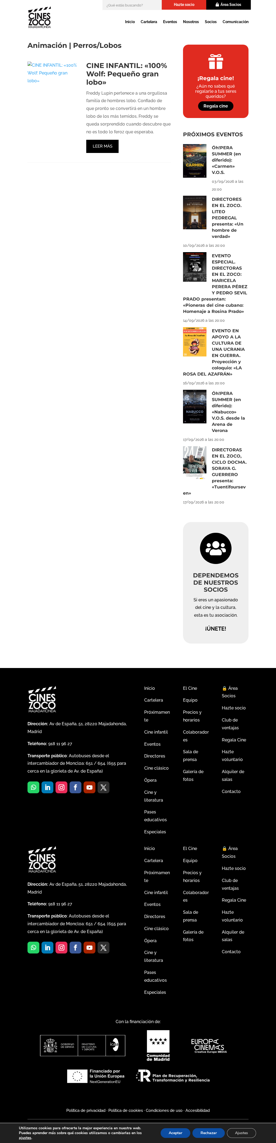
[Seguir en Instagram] (61, 787)
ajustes (25, 1137)
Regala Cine (234, 739)
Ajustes (241, 1132)
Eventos (170, 22)
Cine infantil (156, 732)
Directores (154, 756)
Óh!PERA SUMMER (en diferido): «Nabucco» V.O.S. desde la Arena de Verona (228, 412)
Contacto (231, 791)
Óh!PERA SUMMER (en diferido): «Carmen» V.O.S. (226, 160)
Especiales (155, 831)
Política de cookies (125, 1110)
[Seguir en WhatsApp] (33, 787)
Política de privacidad (85, 1110)
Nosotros (191, 22)
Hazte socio (184, 4)
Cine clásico (156, 768)
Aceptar (175, 1132)
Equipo (190, 700)
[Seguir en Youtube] (89, 787)
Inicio (130, 22)
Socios (211, 22)
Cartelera (149, 22)
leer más (102, 146)
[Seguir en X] (103, 787)
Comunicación (236, 22)
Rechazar (209, 1132)
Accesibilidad (197, 1110)
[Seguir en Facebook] (75, 787)
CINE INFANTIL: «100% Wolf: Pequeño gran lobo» (126, 74)
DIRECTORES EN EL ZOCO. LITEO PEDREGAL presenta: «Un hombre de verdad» (227, 218)
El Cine (190, 688)
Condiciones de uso (164, 1110)
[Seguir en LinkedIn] (47, 787)
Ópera (150, 780)
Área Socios (230, 4)
